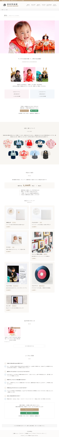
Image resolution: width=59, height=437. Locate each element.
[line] (53, 0)
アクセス (34, 433)
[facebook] (50, 0)
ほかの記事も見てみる (29, 346)
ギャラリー (22, 433)
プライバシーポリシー (41, 433)
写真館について (28, 433)
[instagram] (52, 0)
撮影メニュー (16, 433)
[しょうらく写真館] (13, 5)
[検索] (56, 0)
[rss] (55, 0)
